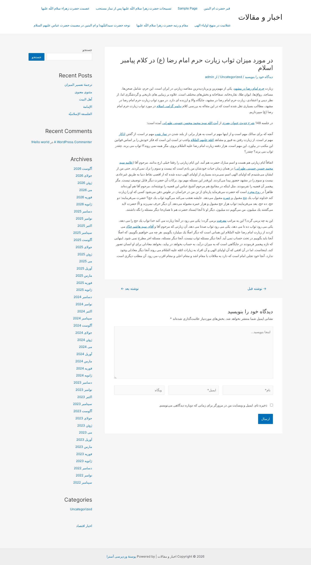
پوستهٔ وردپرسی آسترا (121, 556)
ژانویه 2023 (84, 461)
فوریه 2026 (84, 197)
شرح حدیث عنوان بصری (238, 123)
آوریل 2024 (84, 354)
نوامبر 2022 (84, 475)
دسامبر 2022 (83, 468)
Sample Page (187, 8)
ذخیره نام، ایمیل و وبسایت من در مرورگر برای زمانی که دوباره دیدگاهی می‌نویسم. (213, 405)
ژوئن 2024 (84, 340)
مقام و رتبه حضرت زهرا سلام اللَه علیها (162, 25)
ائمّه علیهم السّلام (202, 140)
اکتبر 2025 (84, 226)
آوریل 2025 (84, 268)
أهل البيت (85, 99)
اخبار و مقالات (260, 16)
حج (245, 198)
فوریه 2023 (84, 454)
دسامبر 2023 (83, 382)
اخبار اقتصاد (84, 526)
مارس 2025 (84, 276)
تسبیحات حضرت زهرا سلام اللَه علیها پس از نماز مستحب (133, 8)
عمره (226, 198)
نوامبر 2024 (84, 304)
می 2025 (85, 261)
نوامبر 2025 (84, 218)
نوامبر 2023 (84, 390)
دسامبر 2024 (83, 297)
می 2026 (85, 190)
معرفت (221, 221)
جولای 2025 (84, 247)
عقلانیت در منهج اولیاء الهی (212, 25)
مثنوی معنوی (83, 92)
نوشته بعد (130, 288)
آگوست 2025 (83, 240)
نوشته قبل (257, 288)
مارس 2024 (83, 361)
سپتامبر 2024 (82, 318)
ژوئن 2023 (84, 425)
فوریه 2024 (84, 368)
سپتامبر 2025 (82, 233)
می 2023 (85, 432)
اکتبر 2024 (84, 311)
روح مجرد (254, 192)
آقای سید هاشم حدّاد (140, 226)
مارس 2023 (83, 447)
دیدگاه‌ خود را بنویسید (259, 77)
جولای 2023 (83, 418)
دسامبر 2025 (83, 211)
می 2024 (85, 347)
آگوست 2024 (82, 325)
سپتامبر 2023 (82, 404)
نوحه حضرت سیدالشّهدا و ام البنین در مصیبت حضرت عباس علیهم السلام (82, 25)
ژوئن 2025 (84, 254)
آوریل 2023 (84, 440)
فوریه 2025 (84, 283)
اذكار (122, 134)
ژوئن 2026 (84, 183)
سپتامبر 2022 (82, 482)
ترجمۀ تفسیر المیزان (78, 85)
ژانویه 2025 (84, 290)
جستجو (87, 50)
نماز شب (161, 134)
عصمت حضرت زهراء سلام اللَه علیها (65, 8)
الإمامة (87, 107)
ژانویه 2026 (84, 204)
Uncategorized (231, 77)
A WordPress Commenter (73, 142)
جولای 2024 (83, 333)
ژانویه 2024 (84, 375)
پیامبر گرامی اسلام (169, 106)
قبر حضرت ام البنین (217, 8)
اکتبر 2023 (84, 397)
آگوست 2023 (82, 411)
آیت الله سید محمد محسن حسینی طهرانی (190, 123)
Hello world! (40, 142)
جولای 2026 (84, 176)
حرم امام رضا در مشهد (249, 88)
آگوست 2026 (83, 169)
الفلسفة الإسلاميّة (80, 114)
